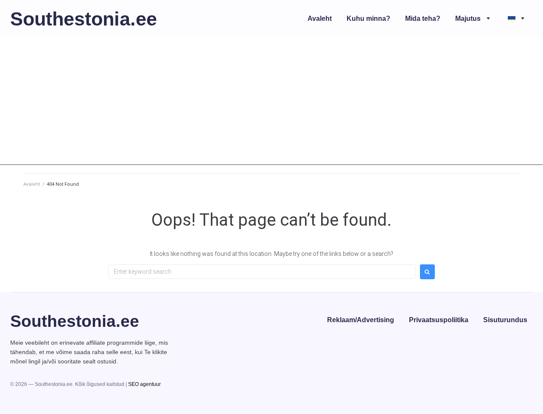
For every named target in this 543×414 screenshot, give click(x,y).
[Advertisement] (271, 105)
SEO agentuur (144, 384)
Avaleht (31, 184)
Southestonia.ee (83, 18)
